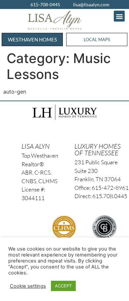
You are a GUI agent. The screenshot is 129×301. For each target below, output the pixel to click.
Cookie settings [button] (28, 286)
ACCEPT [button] (63, 285)
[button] (119, 16)
